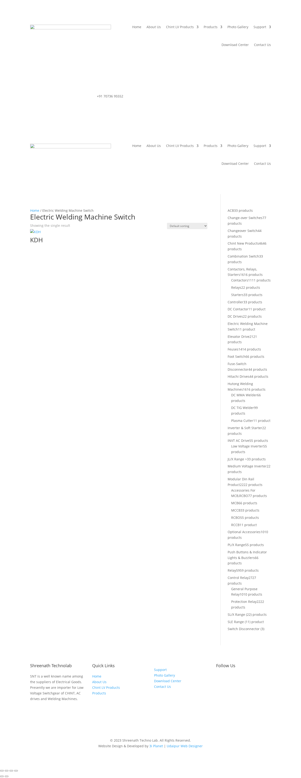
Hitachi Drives (239, 376)
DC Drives (235, 316)
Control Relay (238, 577)
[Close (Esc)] (16, 770)
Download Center (235, 44)
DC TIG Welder (242, 407)
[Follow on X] (238, 677)
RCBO (235, 517)
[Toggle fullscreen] (6, 770)
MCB (234, 503)
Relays (236, 287)
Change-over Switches (245, 218)
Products (211, 27)
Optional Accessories (244, 532)
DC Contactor (238, 309)
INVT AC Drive (238, 440)
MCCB (236, 510)
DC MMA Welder (244, 395)
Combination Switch (243, 256)
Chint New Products (243, 243)
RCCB (235, 525)
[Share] (11, 770)
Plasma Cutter (242, 420)
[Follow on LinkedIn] (248, 677)
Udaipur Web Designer (185, 746)
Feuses (233, 349)
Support (259, 27)
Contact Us (262, 44)
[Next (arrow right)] (6, 776)
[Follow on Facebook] (220, 677)
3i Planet (156, 746)
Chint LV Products (180, 27)
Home (136, 27)
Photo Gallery (237, 27)
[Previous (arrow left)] (2, 776)
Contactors (239, 280)
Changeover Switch (243, 230)
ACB (231, 210)
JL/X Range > (237, 459)
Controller (235, 302)
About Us (154, 27)
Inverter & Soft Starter (245, 428)
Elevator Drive (239, 336)
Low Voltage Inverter (247, 446)
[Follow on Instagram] (229, 677)
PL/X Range (236, 545)
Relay (232, 570)
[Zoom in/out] (2, 770)
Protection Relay (244, 601)
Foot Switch (237, 356)
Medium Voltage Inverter (247, 466)
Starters (237, 295)
